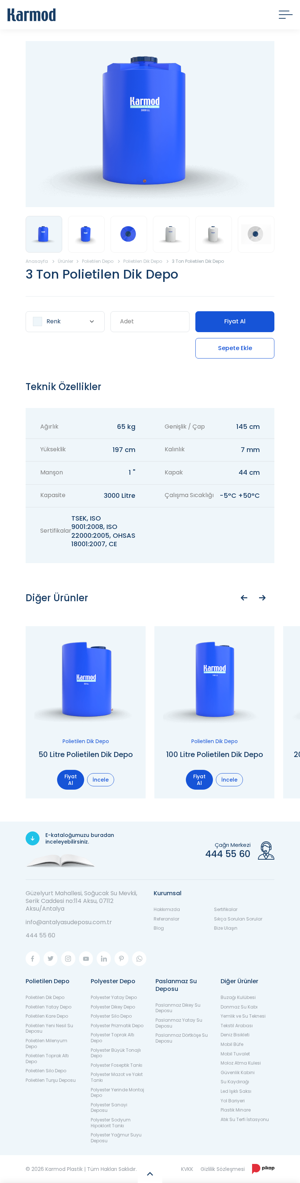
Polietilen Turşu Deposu (51, 1080)
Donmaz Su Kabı (239, 1007)
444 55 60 (40, 935)
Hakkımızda (167, 909)
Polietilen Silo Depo (46, 1071)
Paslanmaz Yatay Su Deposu (178, 1023)
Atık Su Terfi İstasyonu (245, 1119)
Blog (159, 928)
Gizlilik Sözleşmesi (222, 1169)
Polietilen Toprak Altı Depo (47, 1058)
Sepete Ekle (235, 348)
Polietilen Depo (48, 981)
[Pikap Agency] (263, 1169)
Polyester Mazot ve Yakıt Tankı (117, 1077)
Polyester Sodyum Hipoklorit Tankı (111, 1123)
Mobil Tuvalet (235, 1054)
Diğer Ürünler (239, 981)
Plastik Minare (236, 1110)
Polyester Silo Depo (111, 1016)
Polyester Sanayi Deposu (109, 1108)
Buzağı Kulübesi (238, 997)
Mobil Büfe (232, 1044)
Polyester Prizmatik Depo (117, 1025)
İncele (101, 779)
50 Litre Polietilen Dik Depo (85, 754)
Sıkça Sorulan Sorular (238, 919)
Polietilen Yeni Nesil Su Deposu (49, 1028)
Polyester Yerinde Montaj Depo (117, 1093)
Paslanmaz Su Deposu (176, 985)
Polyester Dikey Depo (113, 1007)
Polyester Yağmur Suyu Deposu (116, 1138)
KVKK (187, 1169)
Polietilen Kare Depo (47, 1016)
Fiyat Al (234, 321)
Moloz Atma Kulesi (241, 1063)
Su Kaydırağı (235, 1082)
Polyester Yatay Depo (114, 997)
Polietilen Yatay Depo (48, 1007)
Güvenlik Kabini (238, 1072)
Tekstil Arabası (237, 1025)
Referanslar (166, 919)
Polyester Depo (113, 981)
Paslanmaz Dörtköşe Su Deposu (181, 1038)
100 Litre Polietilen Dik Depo (214, 754)
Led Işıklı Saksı (236, 1091)
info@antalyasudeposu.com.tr (69, 922)
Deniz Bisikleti (235, 1035)
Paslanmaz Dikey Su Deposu (177, 1008)
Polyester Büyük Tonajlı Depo (116, 1053)
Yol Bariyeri (233, 1101)
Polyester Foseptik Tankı (116, 1065)
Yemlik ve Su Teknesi (243, 1016)
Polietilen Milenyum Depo (46, 1043)
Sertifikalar (225, 909)
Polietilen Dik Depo (45, 997)
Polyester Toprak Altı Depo (112, 1038)
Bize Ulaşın (225, 928)
